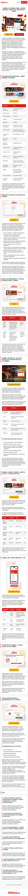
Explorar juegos (14, 497)
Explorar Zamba (14, 101)
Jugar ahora (9, 34)
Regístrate (24, 2)
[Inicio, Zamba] (4, 2)
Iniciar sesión (19, 34)
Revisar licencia (14, 669)
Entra (18, 2)
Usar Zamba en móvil (14, 591)
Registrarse (14, 219)
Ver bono (14, 303)
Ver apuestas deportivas (14, 384)
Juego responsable (14, 723)
